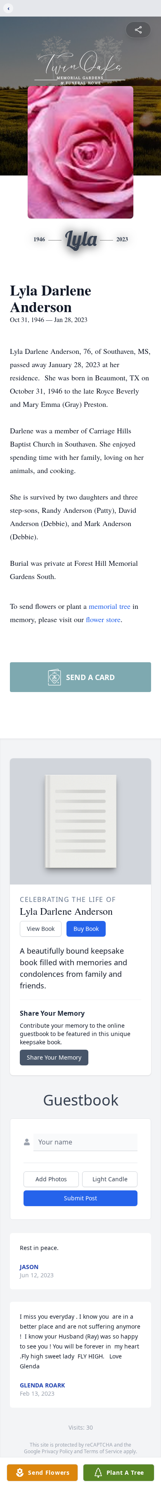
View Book (40, 929)
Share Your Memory (54, 1057)
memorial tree (109, 606)
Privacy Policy (57, 1451)
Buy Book (86, 929)
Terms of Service (103, 1451)
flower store (103, 619)
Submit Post (80, 1198)
